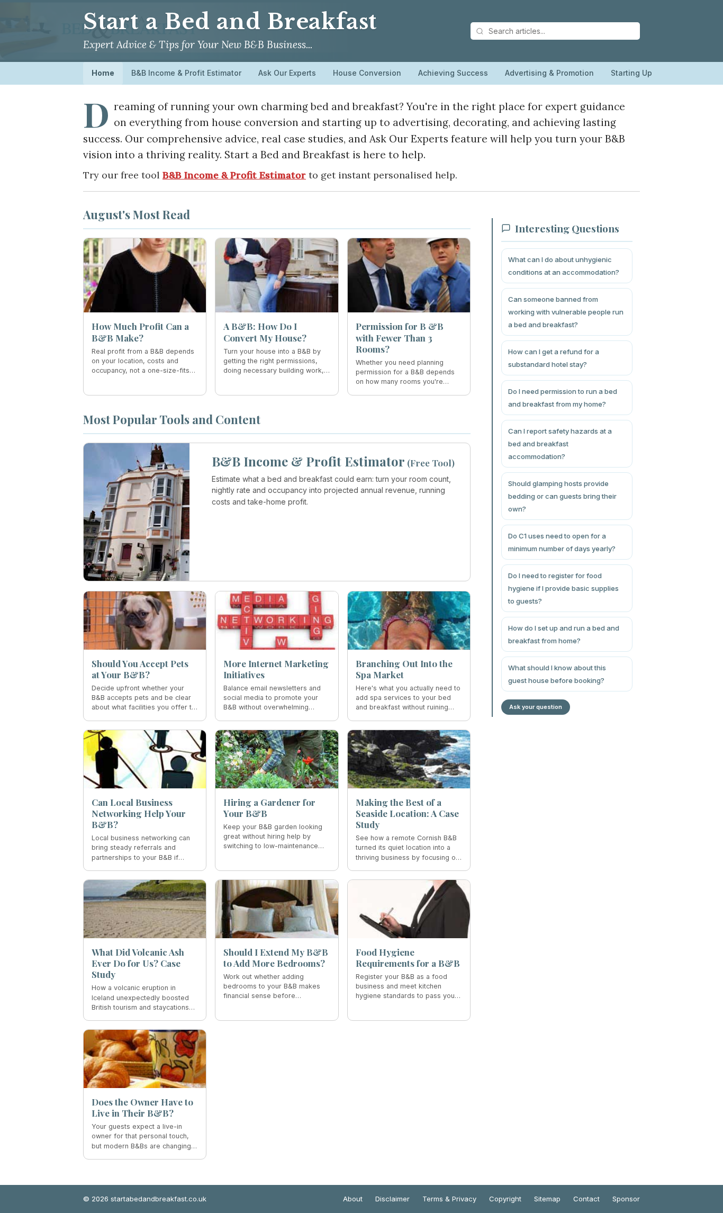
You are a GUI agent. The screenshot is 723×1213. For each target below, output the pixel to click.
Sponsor (626, 1198)
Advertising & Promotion (549, 72)
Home (103, 72)
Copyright (505, 1198)
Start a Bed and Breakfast (230, 21)
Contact (586, 1198)
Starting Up (631, 72)
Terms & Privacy (449, 1198)
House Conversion (367, 72)
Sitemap (547, 1198)
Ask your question (535, 707)
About (353, 1198)
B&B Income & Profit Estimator (186, 72)
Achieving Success (453, 72)
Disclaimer (392, 1198)
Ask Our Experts (287, 72)
